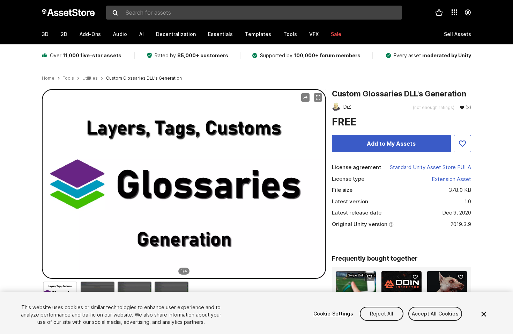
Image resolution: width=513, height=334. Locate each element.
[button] (439, 12)
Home (48, 78)
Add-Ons (90, 34)
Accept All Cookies (435, 314)
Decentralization (176, 34)
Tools (290, 34)
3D (45, 34)
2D (64, 34)
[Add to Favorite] (462, 143)
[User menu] (467, 12)
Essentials (220, 34)
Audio (120, 34)
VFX (314, 34)
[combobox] (254, 13)
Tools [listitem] (68, 78)
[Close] (483, 314)
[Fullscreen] (318, 97)
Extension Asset (451, 179)
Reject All (381, 314)
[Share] (305, 97)
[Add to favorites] (369, 277)
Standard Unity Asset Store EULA (430, 167)
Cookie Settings (333, 314)
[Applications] (454, 12)
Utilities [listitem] (90, 78)
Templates (258, 34)
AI (141, 34)
